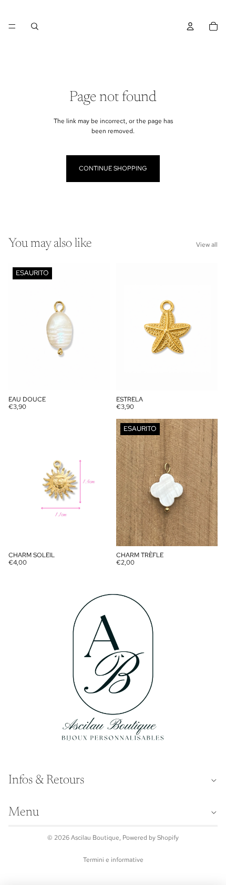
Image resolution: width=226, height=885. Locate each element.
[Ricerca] (34, 26)
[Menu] (12, 26)
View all (207, 244)
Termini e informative (113, 860)
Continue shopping (113, 168)
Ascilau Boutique (95, 837)
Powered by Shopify (150, 837)
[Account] (190, 26)
